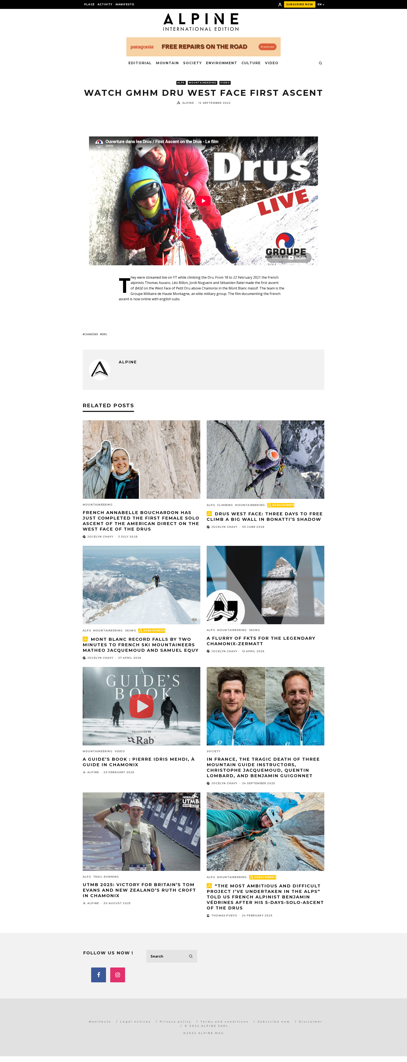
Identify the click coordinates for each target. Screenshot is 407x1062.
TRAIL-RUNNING (106, 876)
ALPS (181, 82)
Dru (104, 334)
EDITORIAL (140, 63)
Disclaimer (311, 1021)
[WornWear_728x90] (203, 54)
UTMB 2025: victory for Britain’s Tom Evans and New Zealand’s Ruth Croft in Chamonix (139, 890)
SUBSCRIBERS (283, 505)
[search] (190, 956)
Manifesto (125, 4)
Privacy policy (175, 1021)
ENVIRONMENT (221, 63)
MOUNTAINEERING (203, 82)
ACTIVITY (105, 4)
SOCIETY (192, 63)
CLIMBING (225, 505)
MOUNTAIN (167, 63)
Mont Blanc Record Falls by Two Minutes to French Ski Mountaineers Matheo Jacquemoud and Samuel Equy (141, 645)
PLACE (89, 4)
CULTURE (251, 63)
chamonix (91, 334)
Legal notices (135, 1021)
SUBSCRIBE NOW (299, 4)
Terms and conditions (224, 1021)
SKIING (130, 630)
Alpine (188, 102)
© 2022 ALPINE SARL (207, 1025)
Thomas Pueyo (224, 915)
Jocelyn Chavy (100, 536)
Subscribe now (274, 1021)
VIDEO (272, 63)
